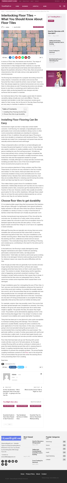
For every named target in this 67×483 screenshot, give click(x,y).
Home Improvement (38, 26)
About (32, 1)
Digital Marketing (50, 456)
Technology (49, 441)
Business (25, 6)
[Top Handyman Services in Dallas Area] (22, 409)
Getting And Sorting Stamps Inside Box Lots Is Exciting (56, 42)
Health (47, 452)
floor (26, 352)
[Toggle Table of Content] (24, 109)
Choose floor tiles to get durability (14, 114)
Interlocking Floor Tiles (10, 363)
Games (48, 445)
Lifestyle (35, 6)
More (44, 6)
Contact (37, 1)
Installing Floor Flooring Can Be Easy (15, 112)
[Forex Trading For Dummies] (27, 463)
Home (20, 1)
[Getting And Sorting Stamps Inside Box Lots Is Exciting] (27, 452)
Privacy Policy (26, 1)
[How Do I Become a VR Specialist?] (56, 24)
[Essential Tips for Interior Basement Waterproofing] (36, 409)
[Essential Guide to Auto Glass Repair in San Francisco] (9, 409)
